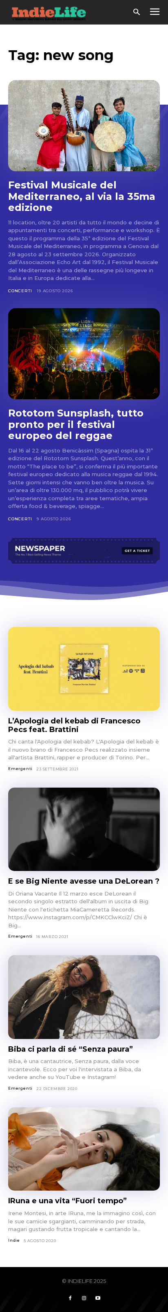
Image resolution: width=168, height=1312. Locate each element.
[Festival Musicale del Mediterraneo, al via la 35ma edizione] (84, 125)
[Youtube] (98, 1298)
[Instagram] (84, 1298)
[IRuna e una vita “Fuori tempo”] (84, 1149)
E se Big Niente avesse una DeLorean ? (83, 881)
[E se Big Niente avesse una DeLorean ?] (84, 829)
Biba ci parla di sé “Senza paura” (70, 1049)
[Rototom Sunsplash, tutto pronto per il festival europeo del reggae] (84, 353)
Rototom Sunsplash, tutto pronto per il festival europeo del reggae (76, 424)
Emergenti (20, 768)
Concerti (20, 290)
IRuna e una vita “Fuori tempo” (67, 1200)
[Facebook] (70, 1298)
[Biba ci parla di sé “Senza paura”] (84, 997)
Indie (14, 1240)
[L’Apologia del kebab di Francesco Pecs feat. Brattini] (84, 669)
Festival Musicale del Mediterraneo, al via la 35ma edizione (81, 196)
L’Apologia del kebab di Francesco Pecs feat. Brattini (74, 725)
